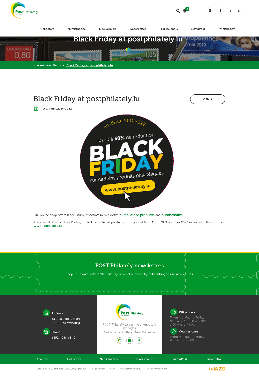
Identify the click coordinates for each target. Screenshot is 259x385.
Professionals (168, 29)
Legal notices (98, 369)
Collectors (47, 29)
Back (209, 99)
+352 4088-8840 (63, 337)
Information (226, 29)
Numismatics (77, 29)
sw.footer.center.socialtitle (120, 340)
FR (231, 11)
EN (238, 11)
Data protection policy (130, 369)
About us (42, 359)
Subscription (214, 359)
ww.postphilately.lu (48, 226)
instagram (210, 10)
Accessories (138, 29)
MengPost (198, 29)
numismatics (172, 215)
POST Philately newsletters (129, 265)
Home (57, 65)
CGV (112, 369)
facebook (220, 10)
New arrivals (107, 29)
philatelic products (139, 215)
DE (245, 11)
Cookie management (157, 369)
